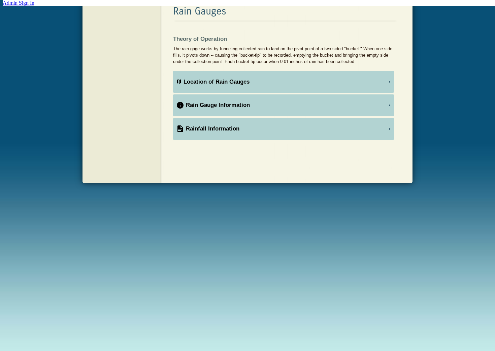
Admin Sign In (18, 3)
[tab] (283, 82)
